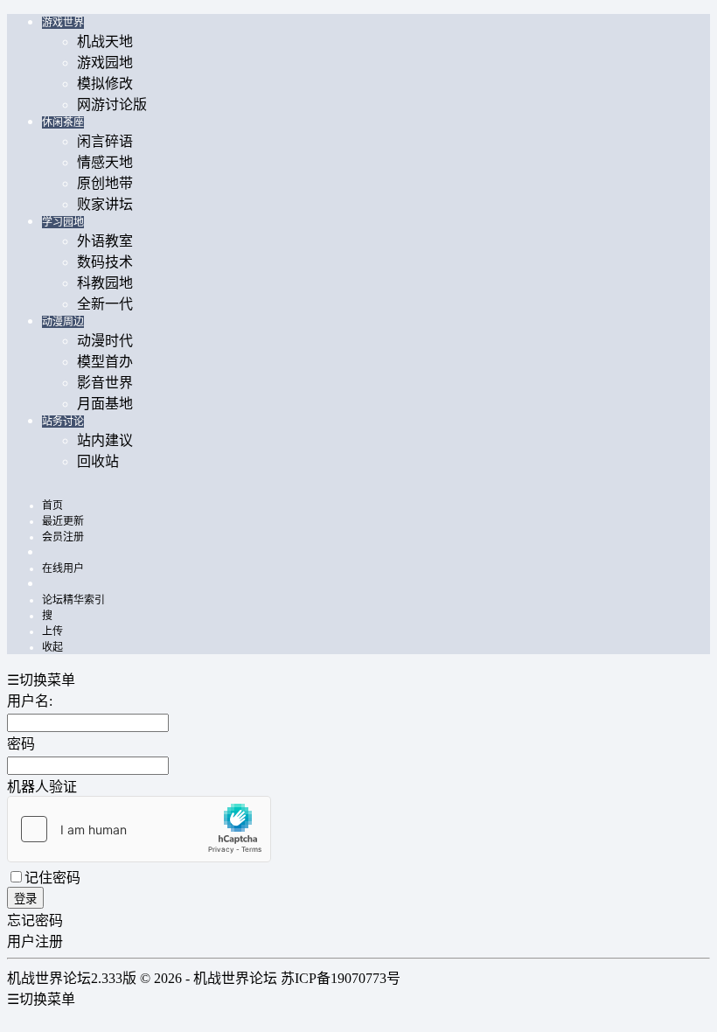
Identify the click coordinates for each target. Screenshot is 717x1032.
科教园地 (105, 282)
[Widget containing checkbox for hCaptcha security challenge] (139, 829)
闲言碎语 (105, 141)
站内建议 (105, 440)
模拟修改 (105, 83)
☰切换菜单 (41, 680)
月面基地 (105, 403)
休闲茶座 (63, 122)
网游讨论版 (112, 104)
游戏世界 (63, 23)
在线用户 (63, 568)
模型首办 (105, 361)
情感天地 (105, 162)
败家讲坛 (105, 204)
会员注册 (63, 537)
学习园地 (63, 222)
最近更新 (63, 521)
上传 (52, 631)
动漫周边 (63, 322)
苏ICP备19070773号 (340, 978)
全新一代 (105, 303)
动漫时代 (105, 340)
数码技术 (105, 262)
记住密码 (52, 877)
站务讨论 (63, 421)
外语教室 (105, 241)
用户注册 (35, 941)
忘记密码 (35, 920)
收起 (52, 647)
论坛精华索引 (73, 600)
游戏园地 (105, 62)
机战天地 (105, 41)
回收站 (98, 461)
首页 (52, 505)
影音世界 (105, 382)
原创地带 (105, 183)
